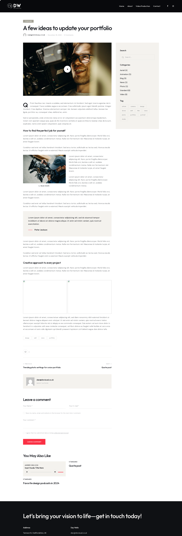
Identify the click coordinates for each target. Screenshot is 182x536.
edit (35, 338)
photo (124, 115)
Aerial (122, 70)
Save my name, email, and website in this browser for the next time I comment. (53, 413)
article (124, 106)
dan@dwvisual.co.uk (45, 379)
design (27, 338)
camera (133, 106)
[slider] (61, 472)
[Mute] (55, 472)
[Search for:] (137, 57)
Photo (122, 86)
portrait (142, 115)
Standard (28, 21)
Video (122, 94)
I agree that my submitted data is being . (47, 433)
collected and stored (61, 433)
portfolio (52, 338)
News (122, 82)
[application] (44, 472)
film (138, 110)
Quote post (75, 465)
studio (124, 119)
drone (124, 110)
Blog (122, 78)
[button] (26, 351)
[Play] (27, 472)
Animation (124, 74)
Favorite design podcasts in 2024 (41, 483)
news (42, 338)
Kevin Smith (45, 186)
